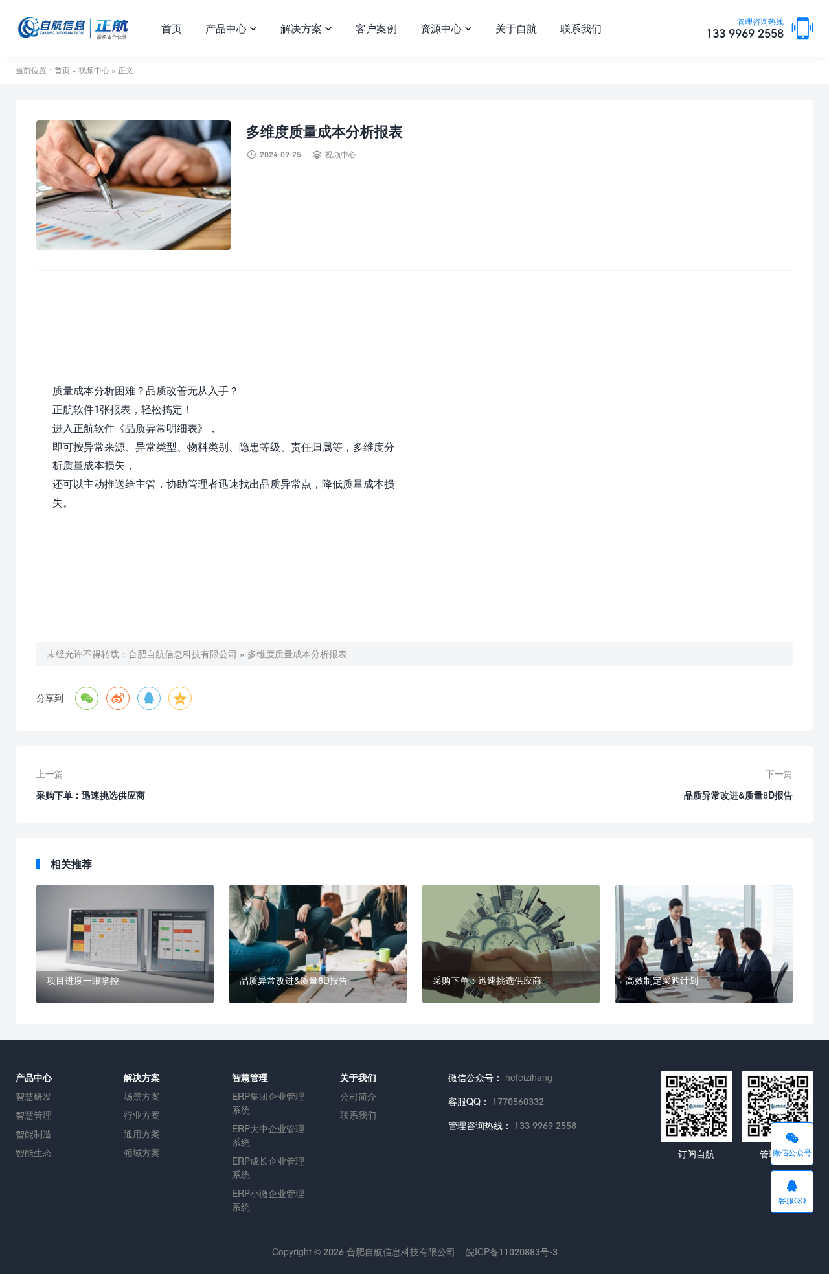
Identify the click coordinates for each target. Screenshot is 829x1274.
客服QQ (792, 1191)
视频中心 (93, 70)
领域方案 (142, 1152)
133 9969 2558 (745, 29)
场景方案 (142, 1096)
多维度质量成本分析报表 (297, 653)
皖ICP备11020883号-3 (512, 1251)
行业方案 (142, 1114)
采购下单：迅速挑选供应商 (90, 795)
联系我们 (581, 28)
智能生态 (34, 1152)
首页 (171, 28)
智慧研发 (34, 1096)
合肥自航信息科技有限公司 (182, 653)
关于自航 (516, 28)
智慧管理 (34, 1114)
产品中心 (231, 28)
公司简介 (358, 1096)
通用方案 (142, 1133)
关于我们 (358, 1077)
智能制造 (34, 1133)
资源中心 (446, 28)
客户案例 (376, 28)
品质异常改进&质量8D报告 (738, 795)
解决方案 (306, 28)
